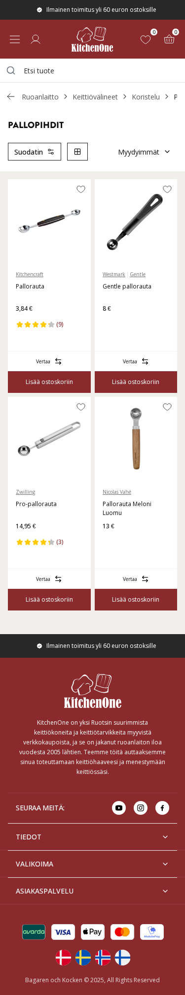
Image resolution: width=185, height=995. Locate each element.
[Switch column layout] (77, 151)
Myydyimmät (138, 152)
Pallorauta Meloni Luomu (127, 508)
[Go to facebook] (162, 808)
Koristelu (146, 96)
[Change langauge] (63, 957)
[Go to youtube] (119, 808)
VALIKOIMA (34, 863)
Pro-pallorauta (36, 504)
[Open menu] (15, 39)
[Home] (92, 39)
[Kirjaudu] (35, 39)
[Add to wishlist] (81, 189)
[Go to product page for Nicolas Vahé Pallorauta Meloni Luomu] (136, 439)
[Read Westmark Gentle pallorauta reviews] (113, 324)
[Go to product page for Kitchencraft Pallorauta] (49, 221)
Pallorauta (30, 286)
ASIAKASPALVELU (45, 891)
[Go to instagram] (141, 808)
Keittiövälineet (95, 96)
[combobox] (92, 70)
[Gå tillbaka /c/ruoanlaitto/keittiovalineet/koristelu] (11, 96)
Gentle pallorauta (127, 286)
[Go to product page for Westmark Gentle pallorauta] (136, 221)
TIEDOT (28, 836)
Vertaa (43, 361)
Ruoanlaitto (40, 96)
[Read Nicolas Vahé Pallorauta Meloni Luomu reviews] (113, 542)
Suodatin (28, 152)
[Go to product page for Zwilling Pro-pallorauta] (49, 439)
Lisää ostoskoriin (49, 382)
